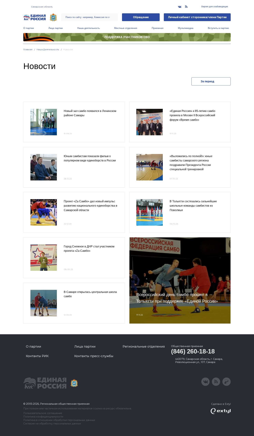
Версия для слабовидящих (214, 6)
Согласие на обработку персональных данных (52, 423)
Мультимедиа (185, 28)
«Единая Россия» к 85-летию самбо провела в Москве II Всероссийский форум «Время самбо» (192, 115)
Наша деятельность (88, 28)
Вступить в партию (218, 28)
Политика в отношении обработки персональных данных (59, 420)
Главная (27, 49)
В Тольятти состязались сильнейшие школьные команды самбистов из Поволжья (193, 206)
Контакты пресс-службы (93, 356)
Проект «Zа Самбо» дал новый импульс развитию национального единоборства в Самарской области (90, 206)
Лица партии (55, 28)
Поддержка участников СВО (127, 37)
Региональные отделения (144, 346)
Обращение (141, 17)
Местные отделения (125, 28)
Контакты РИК (37, 356)
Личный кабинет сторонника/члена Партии (197, 17)
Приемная (157, 28)
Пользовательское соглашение (42, 413)
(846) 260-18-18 (193, 351)
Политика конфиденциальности (43, 416)
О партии (28, 28)
